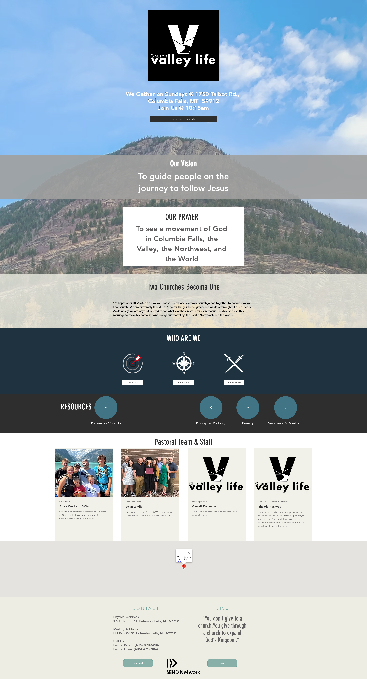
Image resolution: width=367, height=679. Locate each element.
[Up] (105, 407)
